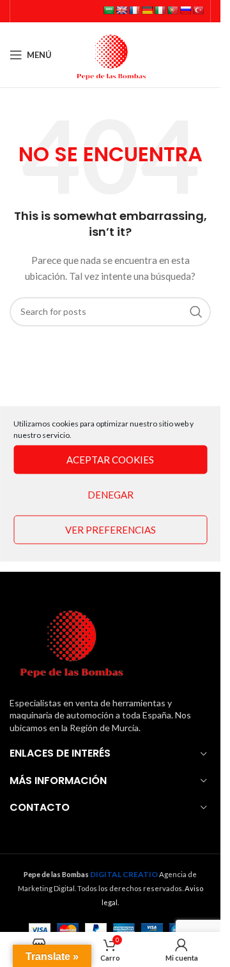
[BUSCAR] (196, 311)
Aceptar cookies (110, 459)
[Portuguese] (172, 10)
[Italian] (159, 10)
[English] (121, 10)
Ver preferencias (110, 529)
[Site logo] (110, 53)
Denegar (111, 494)
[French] (134, 10)
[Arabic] (108, 10)
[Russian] (185, 10)
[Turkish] (198, 10)
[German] (147, 10)
